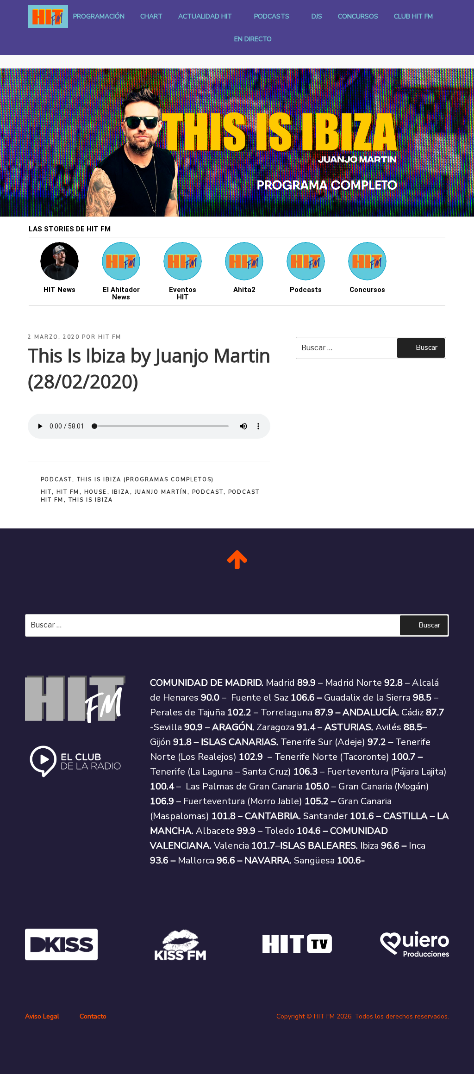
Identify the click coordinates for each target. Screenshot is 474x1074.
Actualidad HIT (205, 16)
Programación (99, 16)
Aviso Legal (42, 1016)
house (95, 492)
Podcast (56, 479)
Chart (151, 16)
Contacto (93, 1016)
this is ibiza (91, 500)
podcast (208, 492)
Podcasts (271, 16)
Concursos (358, 16)
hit (46, 492)
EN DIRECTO (253, 39)
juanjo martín (161, 492)
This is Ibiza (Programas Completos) (145, 479)
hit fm (68, 492)
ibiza (121, 492)
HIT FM (109, 337)
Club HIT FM (413, 16)
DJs (317, 16)
